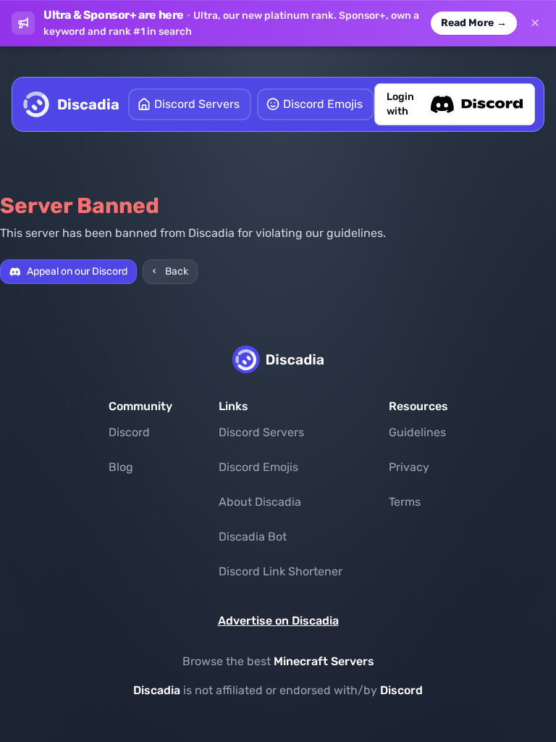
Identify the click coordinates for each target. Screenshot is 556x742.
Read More (474, 23)
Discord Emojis (258, 467)
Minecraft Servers (324, 661)
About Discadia (260, 502)
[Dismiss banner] (535, 23)
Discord (129, 432)
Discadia (156, 690)
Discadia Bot (253, 536)
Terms (405, 502)
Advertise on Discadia (278, 621)
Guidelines (417, 432)
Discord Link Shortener (280, 571)
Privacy (409, 467)
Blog (121, 467)
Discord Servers (261, 432)
